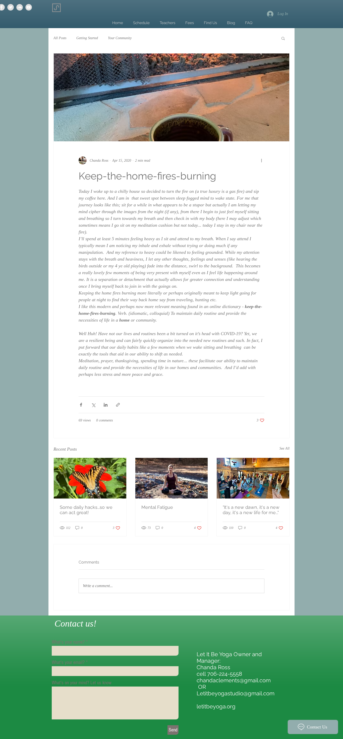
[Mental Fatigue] (171, 478)
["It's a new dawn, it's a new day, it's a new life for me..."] (253, 478)
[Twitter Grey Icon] (10, 7)
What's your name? (68, 642)
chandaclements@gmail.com (234, 680)
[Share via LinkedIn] (105, 404)
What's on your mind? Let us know (81, 682)
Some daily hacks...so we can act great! (86, 510)
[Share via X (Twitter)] (93, 404)
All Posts (59, 38)
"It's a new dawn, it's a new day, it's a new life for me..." (251, 510)
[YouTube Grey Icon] (28, 7)
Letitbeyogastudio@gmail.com (235, 693)
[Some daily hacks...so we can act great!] (90, 478)
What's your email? (68, 662)
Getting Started (87, 38)
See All (284, 448)
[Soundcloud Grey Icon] (19, 7)
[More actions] (261, 160)
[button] (283, 38)
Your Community (120, 38)
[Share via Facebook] (81, 404)
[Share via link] (118, 404)
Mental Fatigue (157, 507)
